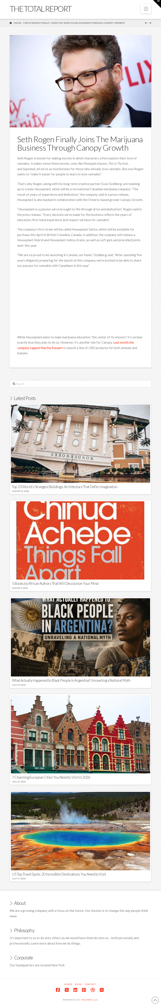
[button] (146, 9)
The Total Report (40, 9)
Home (68, 984)
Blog (78, 984)
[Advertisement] (89, 301)
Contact (91, 984)
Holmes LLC (90, 999)
